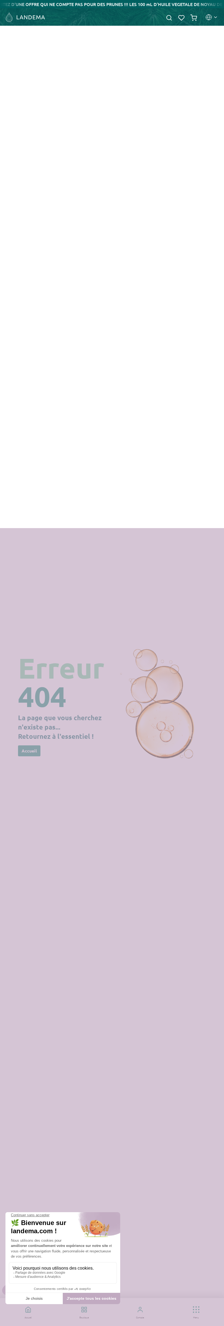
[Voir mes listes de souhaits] (181, 17)
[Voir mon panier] (193, 17)
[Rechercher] (169, 17)
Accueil (29, 751)
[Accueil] (24, 17)
